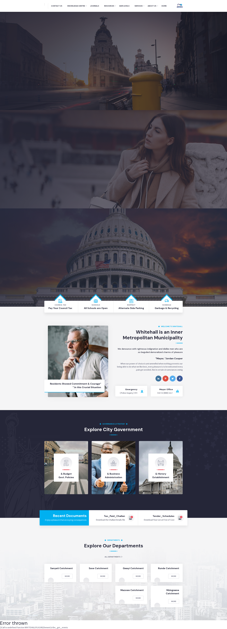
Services (139, 6)
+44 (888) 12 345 (165, 393)
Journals (94, 6)
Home (164, 6)
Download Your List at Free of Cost (159, 520)
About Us (152, 6)
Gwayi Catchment (133, 568)
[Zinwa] (180, 5)
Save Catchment (98, 568)
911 (136, 393)
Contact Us (56, 6)
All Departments (112, 557)
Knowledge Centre (76, 6)
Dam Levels (124, 6)
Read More (102, 88)
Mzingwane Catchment (172, 592)
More (173, 576)
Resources (109, 6)
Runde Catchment (168, 568)
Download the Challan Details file (110, 520)
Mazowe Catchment (132, 590)
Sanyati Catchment (61, 568)
